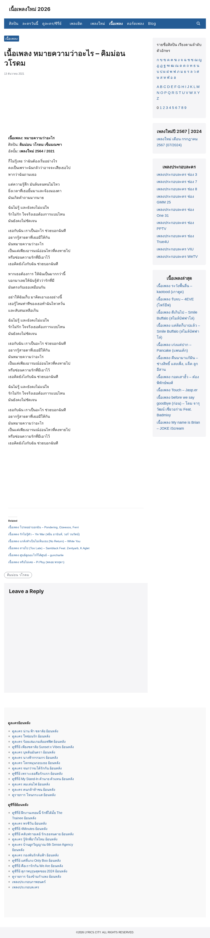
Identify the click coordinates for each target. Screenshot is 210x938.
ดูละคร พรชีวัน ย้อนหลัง (29, 823)
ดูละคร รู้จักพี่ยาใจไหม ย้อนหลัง (34, 839)
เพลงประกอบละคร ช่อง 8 (177, 189)
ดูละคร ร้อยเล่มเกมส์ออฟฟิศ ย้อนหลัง (39, 741)
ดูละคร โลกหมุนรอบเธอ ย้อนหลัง (36, 763)
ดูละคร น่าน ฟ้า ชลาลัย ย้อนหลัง (35, 731)
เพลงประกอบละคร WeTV (177, 256)
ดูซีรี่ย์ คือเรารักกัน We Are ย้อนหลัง (37, 866)
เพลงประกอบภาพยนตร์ (29, 882)
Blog (152, 23)
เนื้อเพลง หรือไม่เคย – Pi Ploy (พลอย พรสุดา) (36, 562)
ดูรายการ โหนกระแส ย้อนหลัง (34, 795)
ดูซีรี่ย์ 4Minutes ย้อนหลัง (29, 829)
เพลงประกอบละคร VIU (175, 249)
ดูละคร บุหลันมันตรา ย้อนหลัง (33, 752)
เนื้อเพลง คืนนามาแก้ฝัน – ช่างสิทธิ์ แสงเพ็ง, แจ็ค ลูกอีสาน (177, 364)
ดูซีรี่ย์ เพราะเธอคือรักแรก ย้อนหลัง (37, 773)
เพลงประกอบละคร (25, 887)
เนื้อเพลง (116, 23)
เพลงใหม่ (97, 23)
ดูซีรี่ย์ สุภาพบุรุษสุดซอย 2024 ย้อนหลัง (39, 871)
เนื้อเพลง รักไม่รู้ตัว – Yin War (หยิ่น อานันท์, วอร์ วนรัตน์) (44, 534)
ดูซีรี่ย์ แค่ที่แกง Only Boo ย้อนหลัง (36, 860)
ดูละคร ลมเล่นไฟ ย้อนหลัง (31, 784)
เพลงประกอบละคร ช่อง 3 (177, 174)
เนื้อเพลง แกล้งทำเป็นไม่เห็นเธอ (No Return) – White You (44, 541)
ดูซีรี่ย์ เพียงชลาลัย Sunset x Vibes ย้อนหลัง (43, 747)
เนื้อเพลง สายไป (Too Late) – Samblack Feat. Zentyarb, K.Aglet (48, 548)
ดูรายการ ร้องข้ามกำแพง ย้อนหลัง (36, 876)
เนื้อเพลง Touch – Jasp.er (177, 390)
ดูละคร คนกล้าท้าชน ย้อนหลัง (33, 789)
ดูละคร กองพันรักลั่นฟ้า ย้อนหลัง (35, 855)
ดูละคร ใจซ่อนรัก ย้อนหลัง (31, 736)
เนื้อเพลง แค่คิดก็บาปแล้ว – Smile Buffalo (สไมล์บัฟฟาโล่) (178, 331)
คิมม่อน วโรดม (18, 575)
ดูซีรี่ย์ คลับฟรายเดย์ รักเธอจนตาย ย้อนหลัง (43, 834)
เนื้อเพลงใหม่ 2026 (29, 9)
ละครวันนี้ (30, 23)
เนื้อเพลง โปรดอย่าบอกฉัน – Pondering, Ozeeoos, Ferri (43, 527)
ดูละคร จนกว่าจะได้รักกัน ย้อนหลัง (37, 768)
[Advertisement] (76, 106)
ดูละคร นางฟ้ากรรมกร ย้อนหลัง (35, 757)
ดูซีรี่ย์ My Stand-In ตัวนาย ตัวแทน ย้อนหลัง (43, 779)
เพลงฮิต (76, 23)
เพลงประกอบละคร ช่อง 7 (177, 182)
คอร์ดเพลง (135, 23)
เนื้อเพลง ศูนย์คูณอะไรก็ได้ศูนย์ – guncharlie (36, 555)
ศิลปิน (13, 23)
